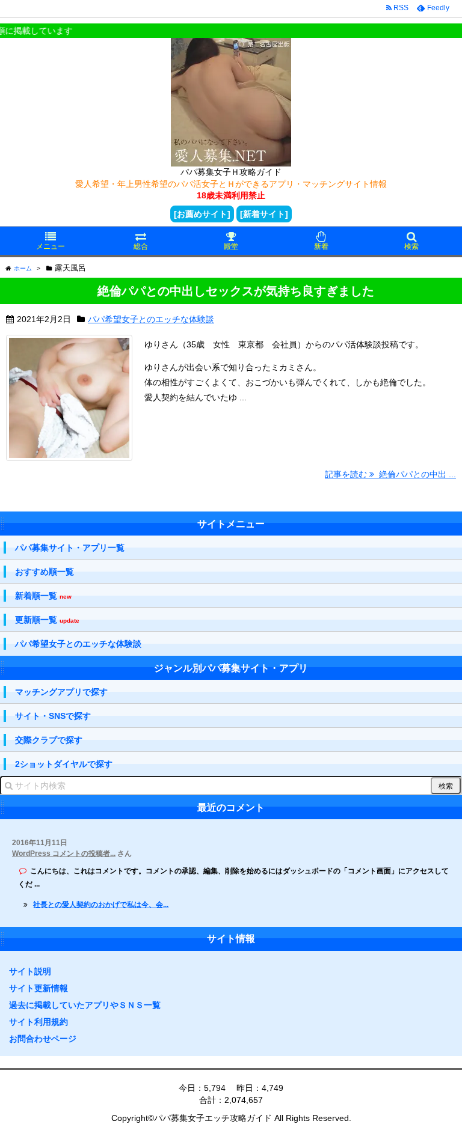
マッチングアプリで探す (61, 692)
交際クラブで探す (48, 740)
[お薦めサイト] (202, 214)
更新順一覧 (47, 619)
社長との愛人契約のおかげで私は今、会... (100, 904)
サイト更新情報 (38, 988)
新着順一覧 (43, 595)
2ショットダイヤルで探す (63, 764)
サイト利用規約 (38, 1022)
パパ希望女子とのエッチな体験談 (151, 319)
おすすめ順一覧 (44, 571)
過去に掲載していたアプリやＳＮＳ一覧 (85, 1005)
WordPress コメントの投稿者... (64, 853)
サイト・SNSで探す (53, 716)
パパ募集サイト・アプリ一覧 (70, 547)
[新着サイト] (264, 214)
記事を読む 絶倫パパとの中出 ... (390, 474)
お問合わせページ (42, 1038)
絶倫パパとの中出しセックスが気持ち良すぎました (235, 291)
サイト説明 (30, 971)
